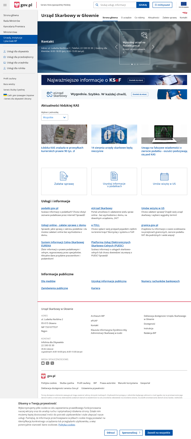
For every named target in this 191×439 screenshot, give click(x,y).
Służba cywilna (67, 383)
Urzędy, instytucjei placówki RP (12, 39)
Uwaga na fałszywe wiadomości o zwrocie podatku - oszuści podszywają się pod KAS (164, 151)
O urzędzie (126, 17)
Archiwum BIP (98, 315)
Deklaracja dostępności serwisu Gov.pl (59, 388)
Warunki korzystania (128, 383)
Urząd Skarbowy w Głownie (70, 15)
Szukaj (143, 4)
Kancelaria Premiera (14, 26)
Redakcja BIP (150, 333)
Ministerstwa (10, 32)
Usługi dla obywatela (17, 51)
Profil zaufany (9, 78)
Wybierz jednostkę (57, 112)
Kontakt (183, 17)
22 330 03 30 (47, 345)
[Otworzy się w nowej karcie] (43, 363)
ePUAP (94, 320)
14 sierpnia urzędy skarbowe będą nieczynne (111, 149)
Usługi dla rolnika (15, 68)
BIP (95, 383)
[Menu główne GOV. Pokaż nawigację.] (5, 5)
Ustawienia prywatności (92, 388)
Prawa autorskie (107, 383)
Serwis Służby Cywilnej (14, 89)
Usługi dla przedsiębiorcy (19, 57)
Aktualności (153, 17)
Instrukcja (148, 328)
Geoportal (145, 383)
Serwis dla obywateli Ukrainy (18, 97)
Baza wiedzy (9, 84)
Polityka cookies (49, 383)
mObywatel (163, 5)
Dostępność (149, 323)
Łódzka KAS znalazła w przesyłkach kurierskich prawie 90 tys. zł (62, 149)
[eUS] (114, 94)
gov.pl (51, 376)
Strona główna (14, 15)
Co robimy (140, 17)
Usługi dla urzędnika (17, 62)
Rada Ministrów (11, 20)
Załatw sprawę (170, 17)
